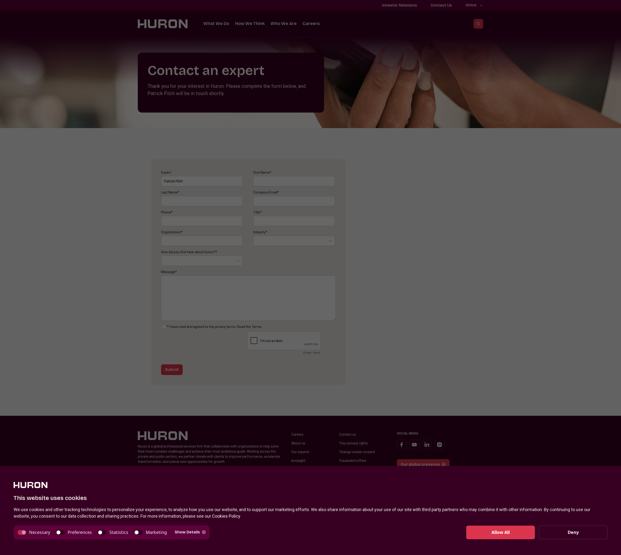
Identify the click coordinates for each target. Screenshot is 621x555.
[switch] (33, 532)
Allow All (500, 532)
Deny (573, 532)
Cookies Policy (226, 516)
